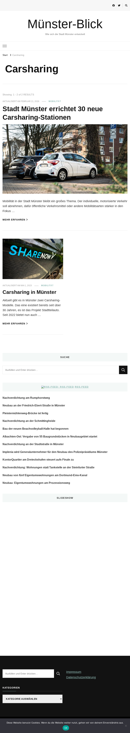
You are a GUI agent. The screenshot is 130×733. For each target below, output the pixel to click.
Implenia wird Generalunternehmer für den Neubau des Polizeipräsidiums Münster (55, 452)
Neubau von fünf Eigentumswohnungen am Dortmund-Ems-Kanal (45, 475)
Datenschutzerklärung (81, 677)
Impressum (73, 672)
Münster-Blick (65, 24)
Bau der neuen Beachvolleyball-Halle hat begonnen (36, 428)
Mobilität (55, 101)
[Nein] (125, 725)
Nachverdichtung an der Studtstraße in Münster (33, 444)
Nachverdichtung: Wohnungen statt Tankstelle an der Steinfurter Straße (48, 467)
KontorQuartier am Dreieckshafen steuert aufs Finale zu (38, 459)
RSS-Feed (82, 387)
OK (66, 728)
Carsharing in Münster (29, 292)
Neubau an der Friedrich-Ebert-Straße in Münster (34, 405)
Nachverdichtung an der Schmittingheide (29, 420)
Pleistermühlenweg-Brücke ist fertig (25, 413)
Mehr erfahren (14, 219)
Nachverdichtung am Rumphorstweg (26, 397)
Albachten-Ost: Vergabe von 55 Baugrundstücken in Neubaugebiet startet (50, 436)
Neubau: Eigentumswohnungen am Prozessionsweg (36, 482)
